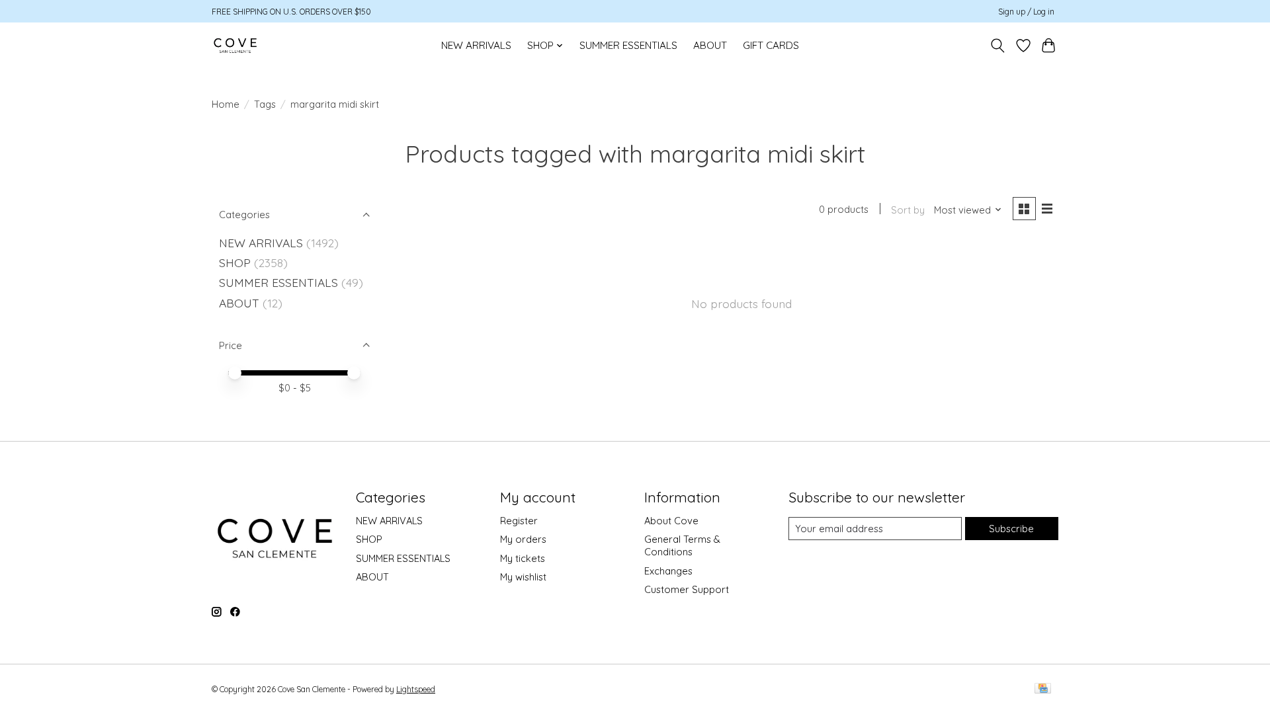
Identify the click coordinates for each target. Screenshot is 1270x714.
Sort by (908, 210)
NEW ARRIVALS (476, 45)
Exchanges (668, 571)
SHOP (235, 262)
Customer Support (686, 589)
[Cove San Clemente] (235, 45)
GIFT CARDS (771, 45)
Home (225, 104)
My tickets (522, 558)
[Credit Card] (1043, 689)
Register (519, 520)
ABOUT (710, 45)
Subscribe (1011, 528)
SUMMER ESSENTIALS (628, 45)
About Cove (671, 520)
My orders (523, 539)
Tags (265, 104)
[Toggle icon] (997, 46)
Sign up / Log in (1026, 12)
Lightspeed (415, 689)
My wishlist (523, 577)
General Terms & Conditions (682, 545)
